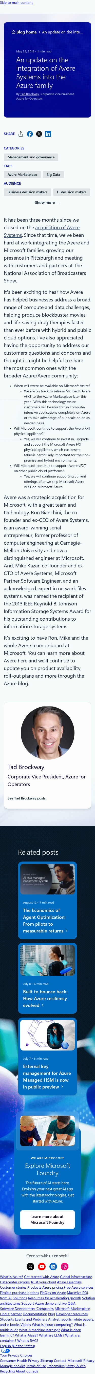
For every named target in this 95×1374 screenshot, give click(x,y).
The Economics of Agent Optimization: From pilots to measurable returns (44, 920)
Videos (26, 1325)
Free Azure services (78, 1287)
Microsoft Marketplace (72, 1309)
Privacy (88, 1361)
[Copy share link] (21, 134)
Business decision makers (27, 192)
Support (27, 1303)
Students (7, 1319)
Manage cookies (12, 1366)
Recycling (7, 1371)
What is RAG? (27, 1341)
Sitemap (46, 1361)
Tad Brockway (29, 94)
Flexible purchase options (19, 1293)
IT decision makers (71, 192)
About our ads (27, 1371)
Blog (51, 1314)
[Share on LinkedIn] (48, 134)
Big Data (53, 175)
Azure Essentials (69, 1282)
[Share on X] (39, 134)
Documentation (35, 1314)
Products (34, 1287)
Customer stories (13, 1287)
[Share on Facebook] (30, 134)
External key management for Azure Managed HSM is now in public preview (47, 1077)
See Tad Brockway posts (27, 798)
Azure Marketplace (22, 175)
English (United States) (17, 1346)
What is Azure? (11, 1277)
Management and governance (31, 157)
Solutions (20, 1298)
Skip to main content (16, 3)
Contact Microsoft (68, 1361)
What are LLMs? (51, 1335)
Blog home (26, 32)
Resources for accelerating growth (54, 1298)
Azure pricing (52, 1287)
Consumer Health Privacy (19, 1361)
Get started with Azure (41, 1277)
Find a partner (11, 1314)
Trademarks (56, 1366)
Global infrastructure (76, 1277)
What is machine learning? (39, 1330)
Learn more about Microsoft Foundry (47, 1219)
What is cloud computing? (52, 1325)
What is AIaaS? (26, 1335)
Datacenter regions (15, 1282)
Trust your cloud (43, 1282)
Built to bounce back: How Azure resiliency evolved (45, 998)
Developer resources (72, 1314)
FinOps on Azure (53, 1293)
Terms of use (36, 1366)
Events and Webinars (31, 1319)
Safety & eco (76, 1366)
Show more (45, 202)
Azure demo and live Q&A (55, 1303)
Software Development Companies (27, 1309)
